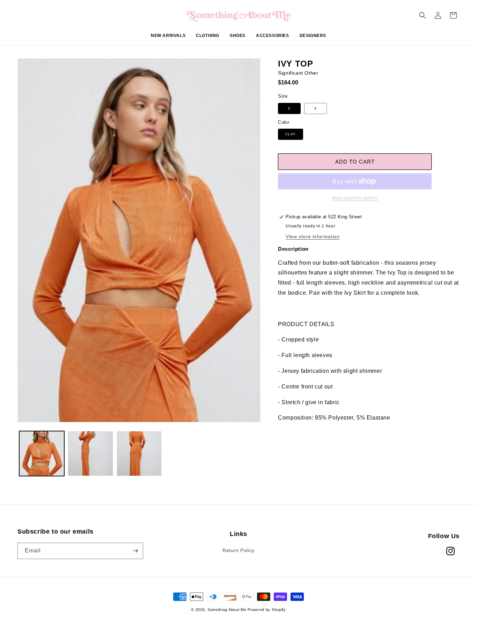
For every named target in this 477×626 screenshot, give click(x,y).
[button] (207, 39)
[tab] (369, 324)
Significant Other (298, 73)
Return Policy (238, 550)
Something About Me (227, 610)
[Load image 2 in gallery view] (90, 453)
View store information (312, 236)
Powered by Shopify (267, 610)
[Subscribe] (135, 551)
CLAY (290, 134)
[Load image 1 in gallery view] (41, 453)
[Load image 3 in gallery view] (139, 453)
